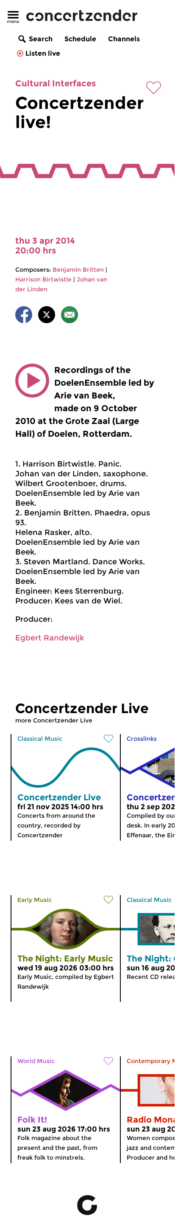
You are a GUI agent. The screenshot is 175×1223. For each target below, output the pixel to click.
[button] (32, 381)
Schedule (80, 39)
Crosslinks (142, 738)
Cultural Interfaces (55, 83)
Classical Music (39, 738)
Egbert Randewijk (49, 638)
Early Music (34, 900)
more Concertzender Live (53, 720)
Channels (124, 39)
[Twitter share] (46, 316)
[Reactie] (69, 316)
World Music (36, 1061)
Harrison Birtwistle (43, 279)
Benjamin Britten (78, 269)
